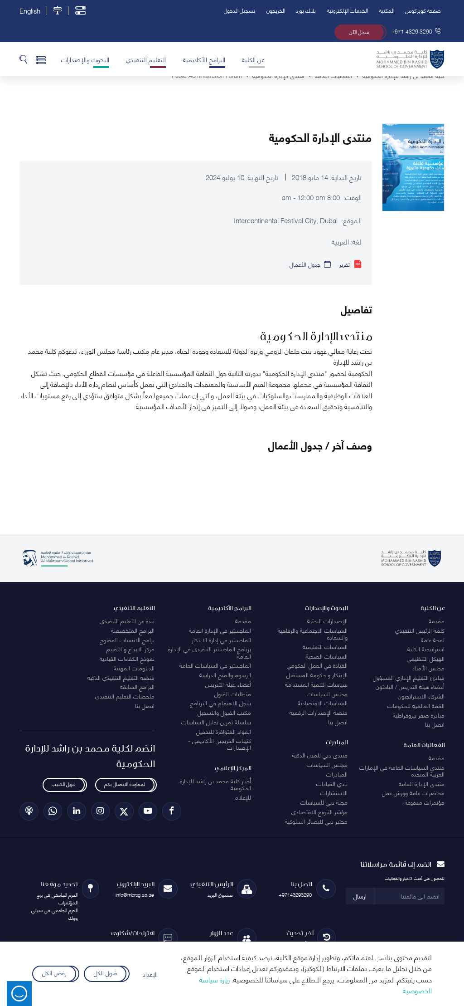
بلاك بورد (306, 10)
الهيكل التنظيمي (426, 658)
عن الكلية (253, 59)
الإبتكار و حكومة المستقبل (317, 674)
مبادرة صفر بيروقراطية (419, 714)
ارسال (360, 895)
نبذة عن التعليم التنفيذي (127, 620)
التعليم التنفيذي (146, 59)
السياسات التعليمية (325, 646)
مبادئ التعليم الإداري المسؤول (409, 677)
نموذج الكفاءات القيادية (127, 658)
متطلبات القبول (232, 693)
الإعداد (150, 973)
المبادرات (337, 773)
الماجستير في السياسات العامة (215, 664)
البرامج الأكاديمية (204, 59)
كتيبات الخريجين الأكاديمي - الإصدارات (219, 743)
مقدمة (437, 620)
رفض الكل (54, 972)
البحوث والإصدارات (85, 59)
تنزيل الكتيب (63, 783)
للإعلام (243, 796)
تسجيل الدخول (239, 10)
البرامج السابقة (137, 686)
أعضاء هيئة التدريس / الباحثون (410, 686)
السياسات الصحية (327, 655)
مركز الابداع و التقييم (130, 648)
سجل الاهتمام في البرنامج (220, 702)
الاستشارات (334, 792)
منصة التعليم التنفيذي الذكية (121, 677)
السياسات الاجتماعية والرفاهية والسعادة (313, 633)
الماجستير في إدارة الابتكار (221, 639)
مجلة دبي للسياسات (324, 801)
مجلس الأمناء (428, 667)
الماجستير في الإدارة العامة (220, 630)
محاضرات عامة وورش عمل (413, 792)
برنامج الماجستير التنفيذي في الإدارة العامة (209, 652)
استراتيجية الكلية (426, 648)
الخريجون (275, 10)
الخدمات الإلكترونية (347, 10)
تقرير (344, 264)
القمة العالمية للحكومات (416, 705)
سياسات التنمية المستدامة (316, 684)
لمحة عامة (433, 639)
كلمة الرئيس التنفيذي (420, 630)
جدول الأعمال (305, 264)
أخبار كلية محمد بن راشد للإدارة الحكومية (215, 784)
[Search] (23, 59)
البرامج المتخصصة (133, 630)
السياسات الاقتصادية (323, 702)
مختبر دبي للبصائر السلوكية (316, 821)
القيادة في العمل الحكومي (317, 664)
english (29, 10)
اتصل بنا (435, 723)
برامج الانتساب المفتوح (127, 639)
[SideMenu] (41, 59)
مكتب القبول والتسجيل (224, 712)
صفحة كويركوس (423, 10)
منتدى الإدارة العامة (422, 783)
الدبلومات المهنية (134, 667)
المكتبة (386, 10)
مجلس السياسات (327, 693)
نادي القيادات (332, 783)
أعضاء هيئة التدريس (228, 684)
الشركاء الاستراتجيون (421, 695)
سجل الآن (359, 31)
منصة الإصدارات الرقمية (319, 712)
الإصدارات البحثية (327, 620)
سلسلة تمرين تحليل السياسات (216, 721)
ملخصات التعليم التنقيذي (125, 695)
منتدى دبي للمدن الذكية (320, 754)
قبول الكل (105, 972)
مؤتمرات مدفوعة (425, 801)
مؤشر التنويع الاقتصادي (319, 811)
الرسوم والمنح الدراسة (225, 674)
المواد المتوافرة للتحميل (223, 731)
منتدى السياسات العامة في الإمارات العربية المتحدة (402, 770)
